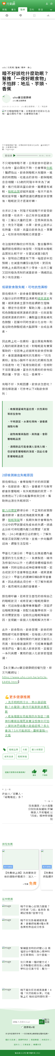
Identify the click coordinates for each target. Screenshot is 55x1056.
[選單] (51, 4)
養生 (13, 9)
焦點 (4, 9)
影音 (40, 9)
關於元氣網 (10, 1040)
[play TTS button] (14, 155)
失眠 (49, 168)
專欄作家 (37, 1045)
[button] (51, 9)
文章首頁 (26, 1045)
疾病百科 (46, 1040)
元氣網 (10, 67)
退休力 (17, 1045)
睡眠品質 (14, 191)
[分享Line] (21, 15)
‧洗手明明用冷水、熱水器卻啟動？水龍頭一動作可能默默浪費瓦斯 (27, 707)
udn (4, 67)
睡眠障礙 (14, 520)
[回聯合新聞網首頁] (4, 4)
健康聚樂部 (23, 1040)
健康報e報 (29, 1027)
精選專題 (35, 1040)
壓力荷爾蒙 (9, 510)
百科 (31, 9)
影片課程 (8, 866)
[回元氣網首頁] (11, 3)
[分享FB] (7, 15)
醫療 (22, 9)
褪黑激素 (44, 298)
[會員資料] (47, 4)
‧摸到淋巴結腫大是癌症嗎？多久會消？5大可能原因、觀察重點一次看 (27, 730)
